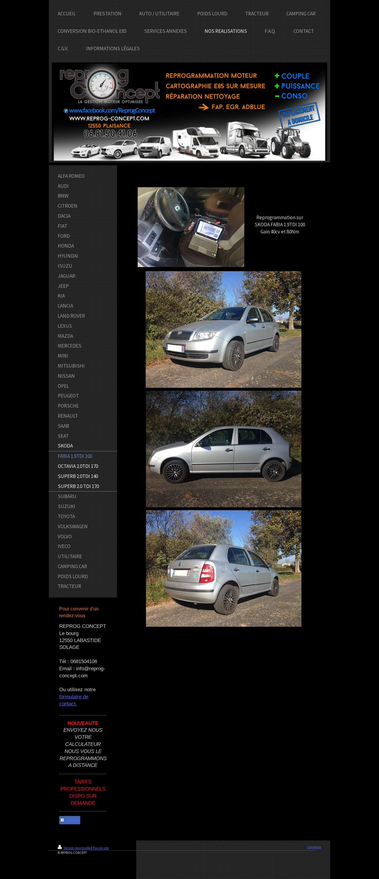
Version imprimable (77, 848)
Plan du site (101, 848)
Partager (71, 820)
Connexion (314, 847)
